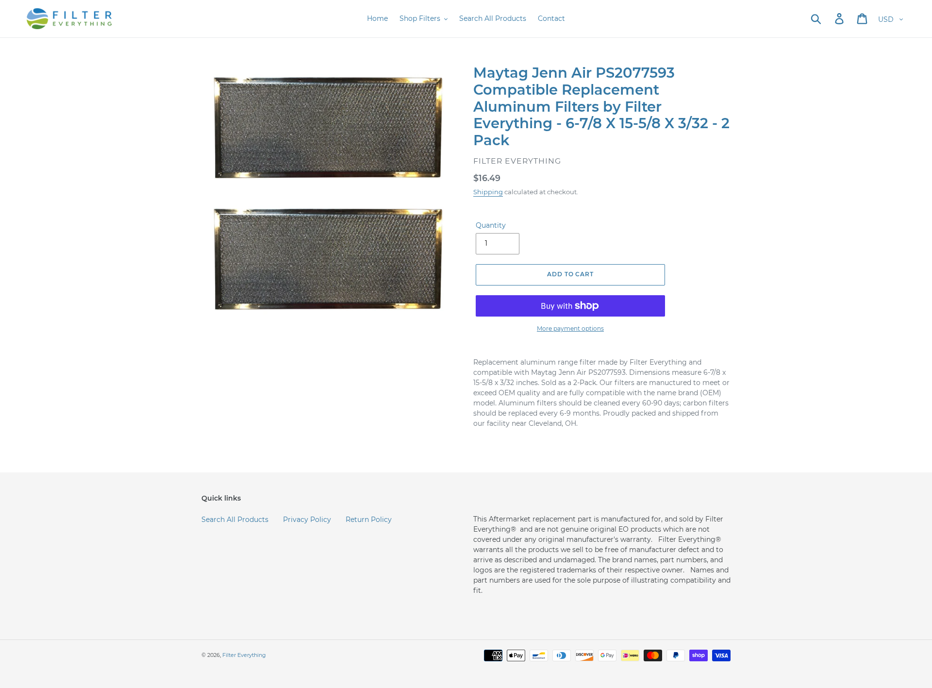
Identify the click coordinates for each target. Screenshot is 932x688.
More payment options (570, 328)
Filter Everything (244, 655)
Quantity (491, 225)
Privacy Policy (307, 519)
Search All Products (234, 519)
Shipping (488, 192)
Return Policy (369, 519)
